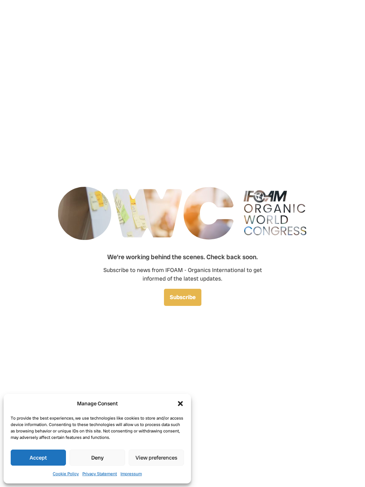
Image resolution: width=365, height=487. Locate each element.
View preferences (156, 457)
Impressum (131, 474)
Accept (38, 457)
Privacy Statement (99, 474)
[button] (180, 403)
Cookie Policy (66, 474)
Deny (97, 457)
